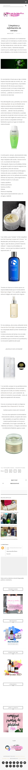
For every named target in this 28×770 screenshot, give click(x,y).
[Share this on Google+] (15, 471)
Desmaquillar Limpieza (9, 467)
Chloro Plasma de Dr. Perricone (15, 406)
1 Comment (18, 33)
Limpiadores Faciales (20, 467)
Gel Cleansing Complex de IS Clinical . (14, 239)
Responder (9, 553)
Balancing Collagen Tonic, (8, 292)
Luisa (8, 547)
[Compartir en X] (10, 471)
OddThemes (22, 758)
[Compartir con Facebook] (6, 471)
